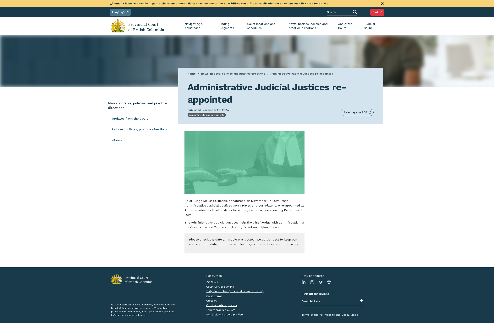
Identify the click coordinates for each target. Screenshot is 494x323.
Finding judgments (226, 26)
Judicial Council (369, 26)
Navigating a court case (194, 26)
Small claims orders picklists (225, 314)
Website (329, 314)
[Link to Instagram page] (312, 282)
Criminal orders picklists (221, 305)
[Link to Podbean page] (329, 282)
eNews (117, 140)
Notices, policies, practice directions (139, 129)
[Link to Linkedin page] (303, 282)
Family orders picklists (220, 309)
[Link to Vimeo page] (320, 282)
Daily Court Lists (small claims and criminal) (234, 291)
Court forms (214, 296)
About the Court (345, 26)
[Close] (382, 4)
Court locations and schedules (261, 26)
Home (192, 73)
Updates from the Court (130, 118)
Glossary (211, 300)
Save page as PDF (355, 112)
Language (119, 12)
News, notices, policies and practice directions (308, 26)
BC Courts (212, 282)
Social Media (350, 314)
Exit (376, 12)
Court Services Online (220, 286)
